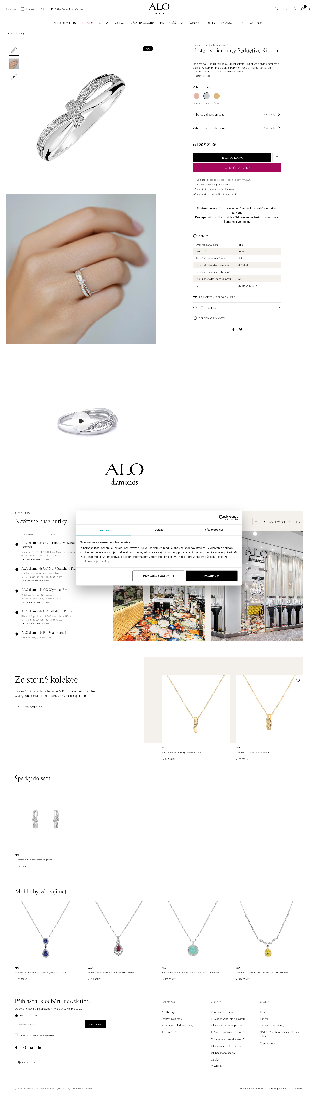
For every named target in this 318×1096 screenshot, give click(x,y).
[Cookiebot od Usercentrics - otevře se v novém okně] (222, 517)
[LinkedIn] (39, 1047)
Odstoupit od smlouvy (251, 1088)
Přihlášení (95, 1024)
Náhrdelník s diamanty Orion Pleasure (181, 752)
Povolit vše (212, 575)
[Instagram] (24, 1047)
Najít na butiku (239, 168)
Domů (9, 33)
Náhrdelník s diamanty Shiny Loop (253, 752)
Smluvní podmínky (278, 1088)
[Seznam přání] (285, 9)
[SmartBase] (84, 1088)
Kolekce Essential (203, 45)
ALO (148, 48)
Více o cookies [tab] (214, 529)
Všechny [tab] (28, 534)
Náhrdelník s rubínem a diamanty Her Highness (112, 972)
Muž (37, 1015)
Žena (22, 1015)
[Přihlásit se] (294, 9)
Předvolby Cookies (156, 575)
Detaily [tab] (159, 529)
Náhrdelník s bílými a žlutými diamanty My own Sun (262, 972)
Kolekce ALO (220, 45)
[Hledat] (276, 9)
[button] (201, 76)
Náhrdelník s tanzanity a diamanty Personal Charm (40, 972)
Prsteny (20, 33)
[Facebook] (16, 1047)
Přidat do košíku (232, 157)
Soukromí (298, 1088)
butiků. (237, 213)
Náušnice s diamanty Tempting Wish (33, 859)
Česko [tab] (54, 534)
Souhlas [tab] (103, 530)
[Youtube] (31, 1047)
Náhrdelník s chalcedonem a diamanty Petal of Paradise (190, 972)
